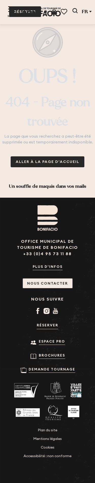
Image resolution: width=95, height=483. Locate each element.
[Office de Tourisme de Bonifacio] (42, 12)
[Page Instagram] (47, 311)
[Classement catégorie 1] (73, 412)
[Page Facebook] (38, 311)
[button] (75, 11)
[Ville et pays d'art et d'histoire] (76, 390)
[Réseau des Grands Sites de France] (28, 412)
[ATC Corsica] (26, 390)
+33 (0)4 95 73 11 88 (47, 253)
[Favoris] (64, 12)
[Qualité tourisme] (54, 412)
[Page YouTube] (56, 311)
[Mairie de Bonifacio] (55, 390)
